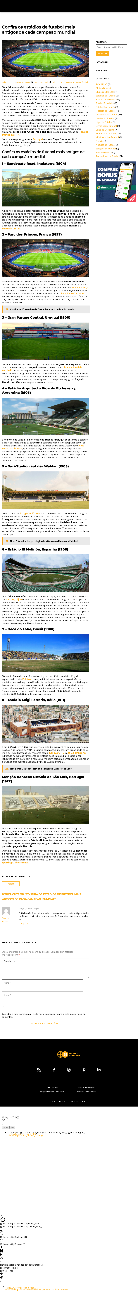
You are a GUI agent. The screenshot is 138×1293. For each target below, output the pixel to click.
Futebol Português (105, 107)
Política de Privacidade (86, 1091)
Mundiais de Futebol (106, 133)
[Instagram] (69, 1070)
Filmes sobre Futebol (106, 99)
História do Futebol (105, 110)
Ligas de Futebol (104, 122)
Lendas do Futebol (105, 118)
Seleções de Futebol (106, 148)
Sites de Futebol (104, 152)
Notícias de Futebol (105, 144)
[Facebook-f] (54, 1070)
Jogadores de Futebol (106, 114)
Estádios (68, 82)
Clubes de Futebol (105, 91)
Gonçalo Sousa (23, 82)
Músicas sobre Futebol (107, 137)
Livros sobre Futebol (106, 125)
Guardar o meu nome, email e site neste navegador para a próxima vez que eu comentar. (44, 1015)
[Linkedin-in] (99, 1070)
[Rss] (39, 1070)
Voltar (11, 883)
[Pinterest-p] (84, 1070)
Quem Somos (52, 1087)
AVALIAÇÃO (101, 84)
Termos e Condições (86, 1087)
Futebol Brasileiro (105, 103)
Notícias (100, 141)
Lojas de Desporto (105, 129)
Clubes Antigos (58, 82)
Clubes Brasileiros (105, 88)
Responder (25, 924)
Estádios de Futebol (42, 82)
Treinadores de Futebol (108, 156)
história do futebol (80, 82)
